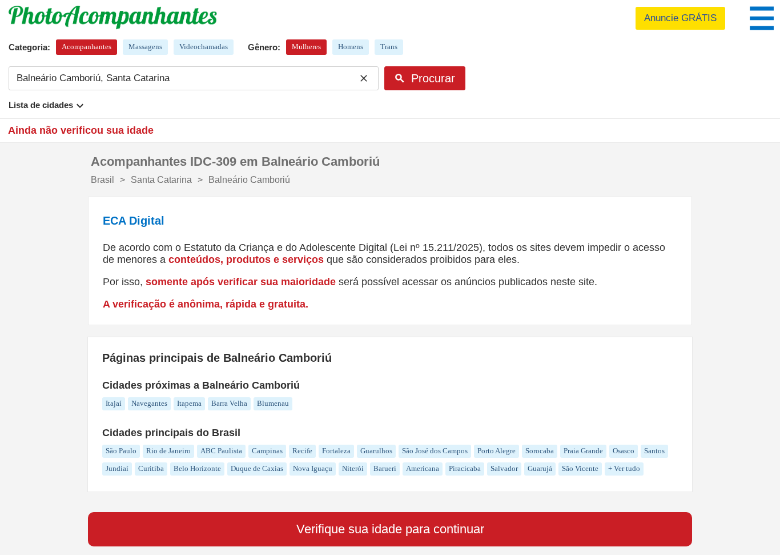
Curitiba (151, 468)
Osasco (623, 450)
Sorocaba (539, 450)
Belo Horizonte (197, 468)
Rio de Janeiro (168, 450)
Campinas (267, 450)
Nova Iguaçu (312, 468)
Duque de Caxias (257, 468)
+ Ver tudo (624, 468)
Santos (654, 450)
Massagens (145, 46)
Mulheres (306, 46)
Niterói (353, 468)
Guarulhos (376, 450)
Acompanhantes (86, 46)
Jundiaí (117, 468)
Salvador (504, 468)
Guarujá (540, 468)
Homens (350, 46)
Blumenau (273, 403)
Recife (302, 450)
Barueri (384, 468)
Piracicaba (465, 468)
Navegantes (149, 403)
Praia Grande (583, 450)
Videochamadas (203, 46)
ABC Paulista (221, 450)
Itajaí (114, 403)
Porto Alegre (496, 450)
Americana (422, 468)
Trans (388, 46)
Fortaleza (336, 450)
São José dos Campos (435, 450)
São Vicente (580, 468)
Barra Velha (229, 403)
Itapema (189, 403)
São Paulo (121, 450)
